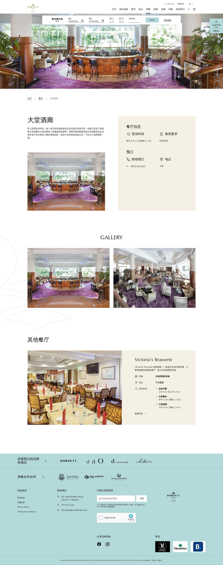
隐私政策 (111, 506)
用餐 (148, 9)
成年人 (111, 18)
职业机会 (21, 498)
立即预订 (152, 20)
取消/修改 (167, 20)
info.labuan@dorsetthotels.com (74, 510)
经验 (171, 9)
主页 (114, 9)
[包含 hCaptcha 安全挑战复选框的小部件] (116, 518)
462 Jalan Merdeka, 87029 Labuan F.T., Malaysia (72, 498)
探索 (156, 9)
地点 (141, 9)
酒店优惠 (123, 9)
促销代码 (132, 19)
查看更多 (139, 413)
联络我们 (180, 9)
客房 (133, 9)
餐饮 (41, 98)
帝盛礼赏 (180, 4)
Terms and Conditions (27, 512)
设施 (163, 9)
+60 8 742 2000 (137, 166)
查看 (90, 19)
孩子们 (121, 18)
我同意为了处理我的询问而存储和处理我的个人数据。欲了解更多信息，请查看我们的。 (123, 505)
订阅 (142, 498)
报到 (69, 19)
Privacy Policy (23, 507)
